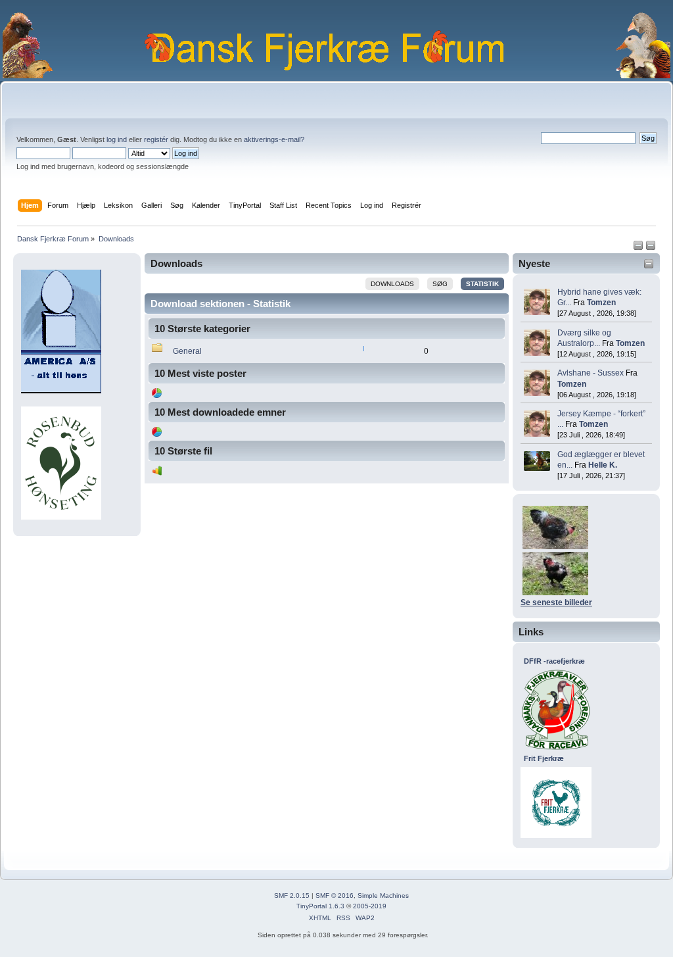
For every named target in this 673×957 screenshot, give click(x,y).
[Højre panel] (650, 248)
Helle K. (602, 465)
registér (156, 139)
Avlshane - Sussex (590, 373)
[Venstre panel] (639, 248)
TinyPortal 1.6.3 (320, 906)
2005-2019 (369, 906)
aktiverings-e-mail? (274, 139)
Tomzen (601, 302)
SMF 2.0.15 (292, 895)
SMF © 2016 (334, 895)
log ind (116, 139)
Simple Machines (383, 895)
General (187, 351)
